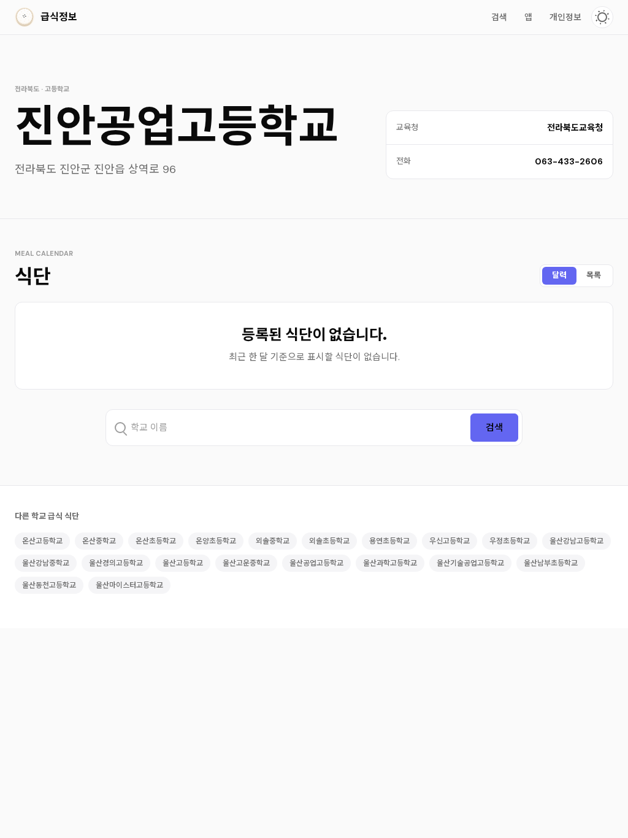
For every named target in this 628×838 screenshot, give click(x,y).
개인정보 (565, 17)
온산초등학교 (156, 541)
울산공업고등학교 (316, 563)
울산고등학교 (183, 563)
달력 (559, 275)
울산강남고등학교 (576, 541)
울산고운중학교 (246, 563)
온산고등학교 (42, 541)
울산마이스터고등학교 (129, 585)
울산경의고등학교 (116, 563)
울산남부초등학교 (551, 563)
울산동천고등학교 (49, 585)
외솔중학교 (272, 541)
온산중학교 (99, 541)
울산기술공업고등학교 (470, 563)
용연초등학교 (389, 541)
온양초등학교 (216, 541)
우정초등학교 (509, 541)
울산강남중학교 (45, 563)
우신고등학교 (449, 541)
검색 (499, 17)
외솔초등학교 (329, 541)
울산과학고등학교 (390, 563)
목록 (593, 275)
